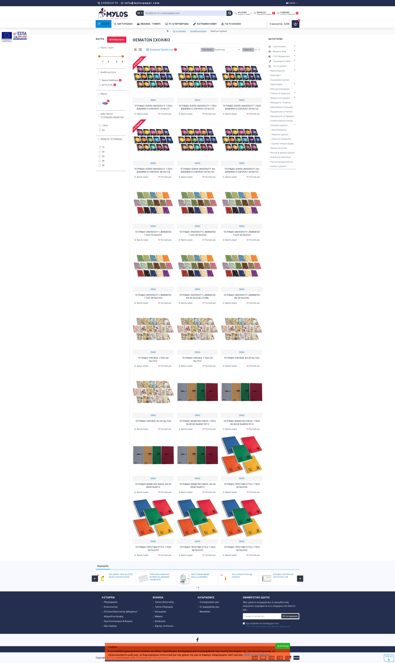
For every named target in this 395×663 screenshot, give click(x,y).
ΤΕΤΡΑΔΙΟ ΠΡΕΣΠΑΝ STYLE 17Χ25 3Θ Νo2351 (153, 549)
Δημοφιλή (102, 566)
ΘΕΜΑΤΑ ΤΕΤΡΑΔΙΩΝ (111, 139)
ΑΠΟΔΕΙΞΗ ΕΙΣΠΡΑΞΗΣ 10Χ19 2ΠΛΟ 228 (238, 575)
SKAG (153, 100)
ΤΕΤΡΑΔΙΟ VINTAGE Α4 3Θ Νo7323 (153, 421)
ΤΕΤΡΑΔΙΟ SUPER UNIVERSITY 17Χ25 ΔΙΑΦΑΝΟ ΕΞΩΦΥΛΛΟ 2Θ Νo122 (197, 107)
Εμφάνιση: (248, 50)
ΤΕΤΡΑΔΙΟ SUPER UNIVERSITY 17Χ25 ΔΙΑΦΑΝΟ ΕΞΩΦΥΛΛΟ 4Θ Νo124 (153, 170)
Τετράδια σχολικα (198, 31)
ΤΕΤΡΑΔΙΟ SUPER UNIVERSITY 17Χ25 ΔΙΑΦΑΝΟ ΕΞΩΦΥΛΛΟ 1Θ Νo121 (153, 107)
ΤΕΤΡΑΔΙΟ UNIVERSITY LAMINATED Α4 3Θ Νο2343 (242, 296)
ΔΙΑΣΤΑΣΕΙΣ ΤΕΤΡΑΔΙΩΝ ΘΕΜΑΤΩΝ (112, 116)
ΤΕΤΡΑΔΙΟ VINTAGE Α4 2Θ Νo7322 (242, 358)
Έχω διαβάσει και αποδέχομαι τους (268, 625)
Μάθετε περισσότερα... (257, 654)
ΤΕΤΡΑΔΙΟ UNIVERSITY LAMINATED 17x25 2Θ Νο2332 (197, 233)
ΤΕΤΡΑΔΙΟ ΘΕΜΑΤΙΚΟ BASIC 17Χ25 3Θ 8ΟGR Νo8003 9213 (197, 423)
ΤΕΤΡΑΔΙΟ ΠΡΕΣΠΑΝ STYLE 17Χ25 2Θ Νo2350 (242, 486)
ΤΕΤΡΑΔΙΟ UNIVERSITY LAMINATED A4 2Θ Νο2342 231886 (197, 296)
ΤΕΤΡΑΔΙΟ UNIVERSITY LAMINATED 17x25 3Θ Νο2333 (242, 233)
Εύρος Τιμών (107, 47)
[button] (95, 579)
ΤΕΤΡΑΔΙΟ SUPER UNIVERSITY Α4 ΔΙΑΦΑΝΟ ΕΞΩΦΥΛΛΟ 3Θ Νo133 (242, 170)
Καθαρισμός (118, 39)
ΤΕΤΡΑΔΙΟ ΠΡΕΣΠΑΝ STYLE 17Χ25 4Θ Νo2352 (197, 549)
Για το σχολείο (179, 31)
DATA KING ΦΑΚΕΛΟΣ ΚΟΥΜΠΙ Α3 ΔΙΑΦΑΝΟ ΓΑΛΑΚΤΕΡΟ (114, 577)
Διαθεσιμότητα (108, 72)
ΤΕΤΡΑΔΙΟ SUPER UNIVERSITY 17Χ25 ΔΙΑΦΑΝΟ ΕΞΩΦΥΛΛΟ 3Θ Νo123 (242, 107)
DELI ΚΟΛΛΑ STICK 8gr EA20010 (197, 575)
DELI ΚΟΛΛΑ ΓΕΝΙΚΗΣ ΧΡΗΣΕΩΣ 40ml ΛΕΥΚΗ (279, 575)
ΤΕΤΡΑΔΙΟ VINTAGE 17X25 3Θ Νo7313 (197, 359)
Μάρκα (103, 93)
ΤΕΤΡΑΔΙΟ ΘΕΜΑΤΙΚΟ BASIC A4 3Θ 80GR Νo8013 (197, 486)
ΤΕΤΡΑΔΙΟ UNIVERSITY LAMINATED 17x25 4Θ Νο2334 (153, 296)
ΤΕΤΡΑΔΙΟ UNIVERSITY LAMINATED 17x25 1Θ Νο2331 (153, 233)
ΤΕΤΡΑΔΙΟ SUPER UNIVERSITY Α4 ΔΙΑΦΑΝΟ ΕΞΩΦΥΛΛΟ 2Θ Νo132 (197, 170)
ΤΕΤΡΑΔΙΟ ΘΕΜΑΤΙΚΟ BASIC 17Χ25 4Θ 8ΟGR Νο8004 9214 (242, 423)
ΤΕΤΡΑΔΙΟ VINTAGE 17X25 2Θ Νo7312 (153, 359)
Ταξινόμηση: (207, 50)
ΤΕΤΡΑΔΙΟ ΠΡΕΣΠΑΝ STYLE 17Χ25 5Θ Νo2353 (242, 549)
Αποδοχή (284, 646)
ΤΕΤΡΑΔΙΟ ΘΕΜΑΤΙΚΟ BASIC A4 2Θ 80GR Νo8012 (153, 486)
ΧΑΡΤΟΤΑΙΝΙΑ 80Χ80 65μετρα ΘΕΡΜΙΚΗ (155, 575)
